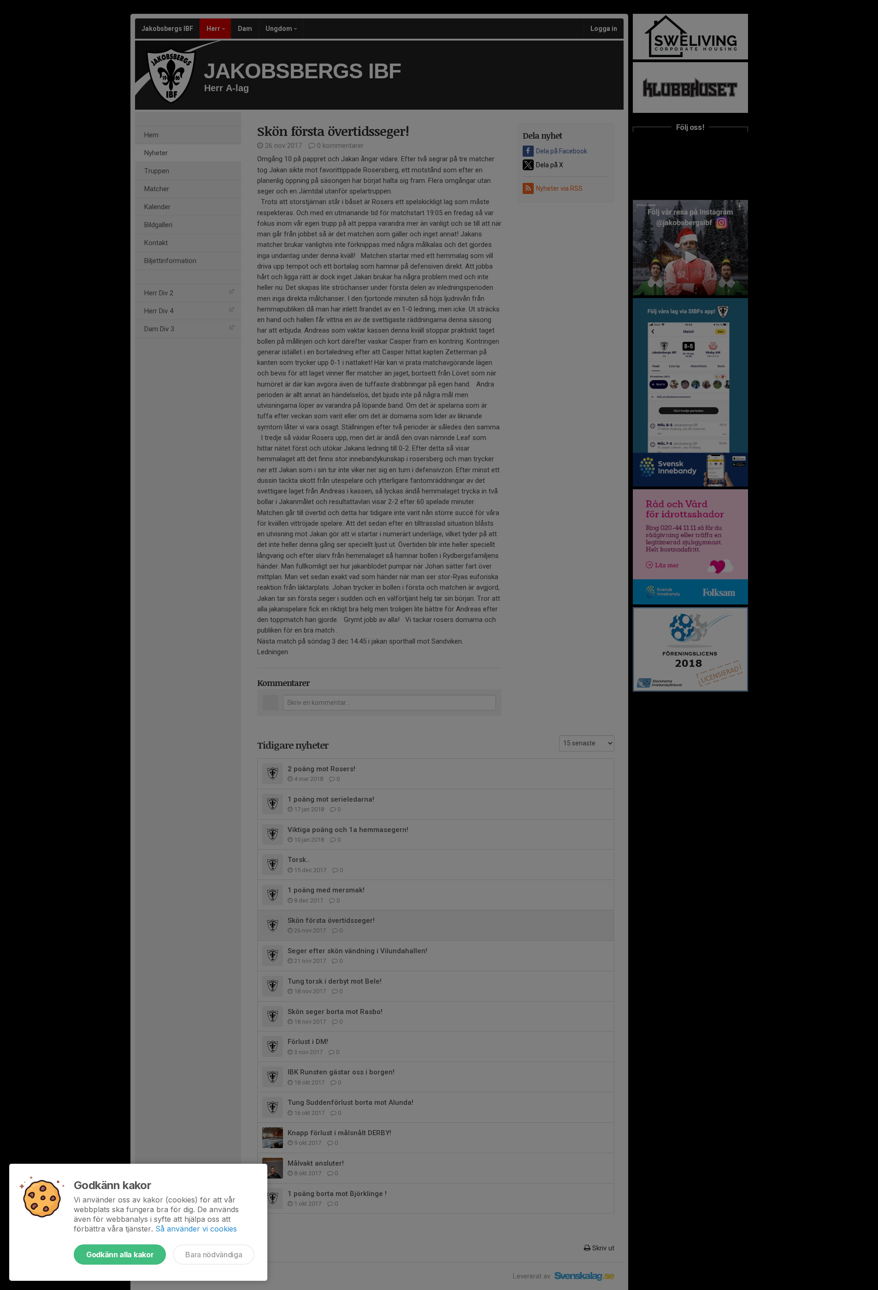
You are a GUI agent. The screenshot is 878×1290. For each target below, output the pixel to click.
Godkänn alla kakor (119, 1254)
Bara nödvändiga (213, 1254)
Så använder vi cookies (196, 1228)
